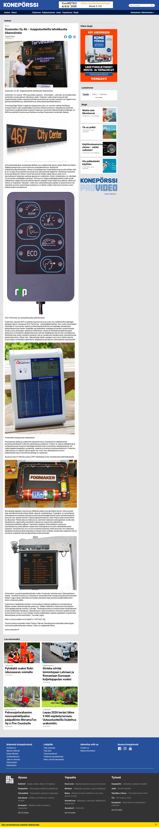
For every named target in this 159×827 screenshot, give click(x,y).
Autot (58, 12)
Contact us (84, 748)
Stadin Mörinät (12, 754)
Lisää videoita (110, 194)
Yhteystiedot (12, 762)
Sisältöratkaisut (13, 756)
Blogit (76, 12)
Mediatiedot (136, 12)
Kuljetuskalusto (48, 12)
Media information (87, 751)
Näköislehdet (147, 12)
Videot (14, 12)
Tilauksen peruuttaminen (53, 756)
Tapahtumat (67, 12)
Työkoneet (36, 12)
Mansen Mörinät (13, 751)
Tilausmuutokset (50, 754)
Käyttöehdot (11, 765)
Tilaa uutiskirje (49, 748)
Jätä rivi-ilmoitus (13, 759)
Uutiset (7, 12)
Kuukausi (103, 94)
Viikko (94, 94)
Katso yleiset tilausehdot (54, 759)
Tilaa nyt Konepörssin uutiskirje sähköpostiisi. (20, 824)
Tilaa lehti (47, 751)
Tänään (86, 94)
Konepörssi (11, 748)
